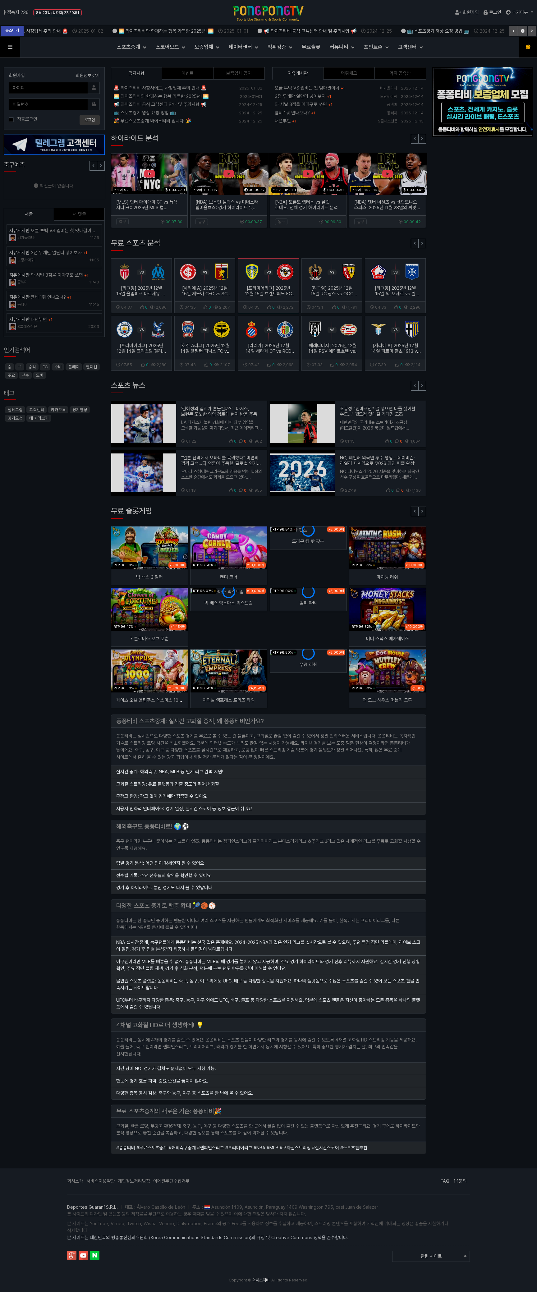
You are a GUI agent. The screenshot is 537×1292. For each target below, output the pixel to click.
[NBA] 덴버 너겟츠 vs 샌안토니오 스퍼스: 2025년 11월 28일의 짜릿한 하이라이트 (387, 207)
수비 (58, 366)
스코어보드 (168, 47)
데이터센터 (241, 47)
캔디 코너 (228, 577)
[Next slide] (422, 139)
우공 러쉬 (308, 664)
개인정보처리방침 (134, 1181)
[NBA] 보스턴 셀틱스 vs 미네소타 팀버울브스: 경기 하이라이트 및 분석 (226, 207)
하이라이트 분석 (134, 138)
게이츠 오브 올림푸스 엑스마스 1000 (150, 700)
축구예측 (14, 164)
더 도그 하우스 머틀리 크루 (387, 700)
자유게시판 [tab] (298, 73)
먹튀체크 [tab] (349, 73)
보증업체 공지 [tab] (239, 73)
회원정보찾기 (88, 75)
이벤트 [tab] (187, 73)
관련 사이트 (431, 1256)
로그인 (495, 12)
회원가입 (471, 12)
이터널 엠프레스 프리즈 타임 (229, 700)
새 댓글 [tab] (79, 214)
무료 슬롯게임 (131, 510)
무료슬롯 (311, 47)
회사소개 (75, 1181)
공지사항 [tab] (136, 73)
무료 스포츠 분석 (135, 242)
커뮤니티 (340, 47)
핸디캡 (91, 366)
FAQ (445, 1181)
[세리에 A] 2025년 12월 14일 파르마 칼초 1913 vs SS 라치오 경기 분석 (395, 351)
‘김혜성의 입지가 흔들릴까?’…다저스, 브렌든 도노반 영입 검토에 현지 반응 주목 (219, 411)
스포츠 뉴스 (128, 385)
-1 (20, 366)
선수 (25, 375)
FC (45, 366)
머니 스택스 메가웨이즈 (387, 638)
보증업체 (204, 47)
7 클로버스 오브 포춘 (149, 638)
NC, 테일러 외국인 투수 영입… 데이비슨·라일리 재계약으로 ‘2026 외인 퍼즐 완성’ (377, 460)
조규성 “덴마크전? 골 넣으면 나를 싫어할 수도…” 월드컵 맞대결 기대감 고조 (377, 411)
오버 (40, 375)
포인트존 (374, 47)
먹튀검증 (277, 47)
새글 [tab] (29, 214)
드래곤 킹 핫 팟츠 (308, 541)
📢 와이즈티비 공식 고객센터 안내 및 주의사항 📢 (317, 31)
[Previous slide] (415, 139)
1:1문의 (460, 1181)
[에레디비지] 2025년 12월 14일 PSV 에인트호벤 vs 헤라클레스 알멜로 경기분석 (331, 354)
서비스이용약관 (100, 1181)
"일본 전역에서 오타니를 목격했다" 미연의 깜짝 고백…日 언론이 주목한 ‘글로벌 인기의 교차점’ (221, 463)
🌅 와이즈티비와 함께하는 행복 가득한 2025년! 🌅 (172, 31)
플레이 (74, 366)
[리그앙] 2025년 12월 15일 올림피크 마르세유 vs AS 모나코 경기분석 (141, 293)
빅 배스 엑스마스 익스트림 (229, 603)
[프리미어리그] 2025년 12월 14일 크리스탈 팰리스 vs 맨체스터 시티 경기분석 (141, 351)
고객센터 (408, 47)
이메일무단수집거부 (171, 1181)
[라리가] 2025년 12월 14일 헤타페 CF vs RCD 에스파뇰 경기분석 (268, 351)
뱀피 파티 (308, 603)
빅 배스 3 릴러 (149, 577)
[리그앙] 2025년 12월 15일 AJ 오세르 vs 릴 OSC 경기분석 (395, 293)
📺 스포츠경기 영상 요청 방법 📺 (445, 31)
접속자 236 (18, 12)
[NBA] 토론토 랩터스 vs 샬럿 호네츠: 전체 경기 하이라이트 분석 (306, 204)
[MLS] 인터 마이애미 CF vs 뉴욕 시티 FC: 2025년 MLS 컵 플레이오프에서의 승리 (147, 207)
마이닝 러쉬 (387, 577)
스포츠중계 (129, 47)
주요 (11, 375)
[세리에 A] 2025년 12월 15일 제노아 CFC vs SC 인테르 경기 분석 (204, 293)
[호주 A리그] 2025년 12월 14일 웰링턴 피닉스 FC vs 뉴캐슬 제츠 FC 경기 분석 (205, 351)
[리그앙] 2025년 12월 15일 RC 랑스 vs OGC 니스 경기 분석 (332, 293)
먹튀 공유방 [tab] (400, 73)
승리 (32, 366)
